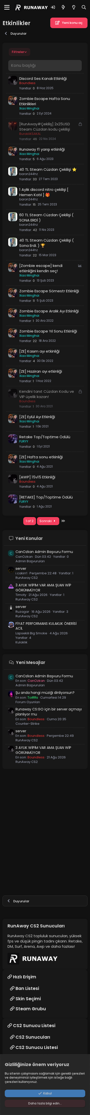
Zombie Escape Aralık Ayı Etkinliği (49, 311)
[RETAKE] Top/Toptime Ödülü (46, 497)
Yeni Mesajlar (30, 662)
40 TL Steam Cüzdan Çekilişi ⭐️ (48, 169)
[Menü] (7, 7)
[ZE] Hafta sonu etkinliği (41, 457)
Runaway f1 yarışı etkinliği (42, 149)
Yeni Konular (29, 538)
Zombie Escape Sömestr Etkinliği (49, 291)
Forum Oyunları (28, 702)
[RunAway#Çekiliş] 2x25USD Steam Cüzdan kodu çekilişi (44, 126)
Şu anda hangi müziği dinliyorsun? (45, 692)
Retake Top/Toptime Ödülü (44, 436)
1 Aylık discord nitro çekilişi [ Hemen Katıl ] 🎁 (43, 192)
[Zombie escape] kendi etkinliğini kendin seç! (40, 268)
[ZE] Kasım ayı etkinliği (39, 351)
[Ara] (84, 7)
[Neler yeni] (63, 7)
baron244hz (28, 174)
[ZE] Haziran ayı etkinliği (40, 371)
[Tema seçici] (73, 7)
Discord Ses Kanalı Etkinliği (43, 78)
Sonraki (46, 521)
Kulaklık (22, 642)
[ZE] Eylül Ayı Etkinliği (37, 416)
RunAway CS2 (27, 577)
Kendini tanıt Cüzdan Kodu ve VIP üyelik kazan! (46, 394)
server (21, 568)
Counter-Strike (28, 723)
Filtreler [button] (18, 51)
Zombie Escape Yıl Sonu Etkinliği (48, 331)
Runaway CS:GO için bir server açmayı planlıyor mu (49, 712)
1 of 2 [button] (30, 521)
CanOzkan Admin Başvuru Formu (44, 551)
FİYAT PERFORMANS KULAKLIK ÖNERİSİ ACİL (46, 626)
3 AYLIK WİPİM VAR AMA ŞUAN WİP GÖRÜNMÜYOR (43, 588)
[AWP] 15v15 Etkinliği (37, 477)
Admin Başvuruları (30, 561)
